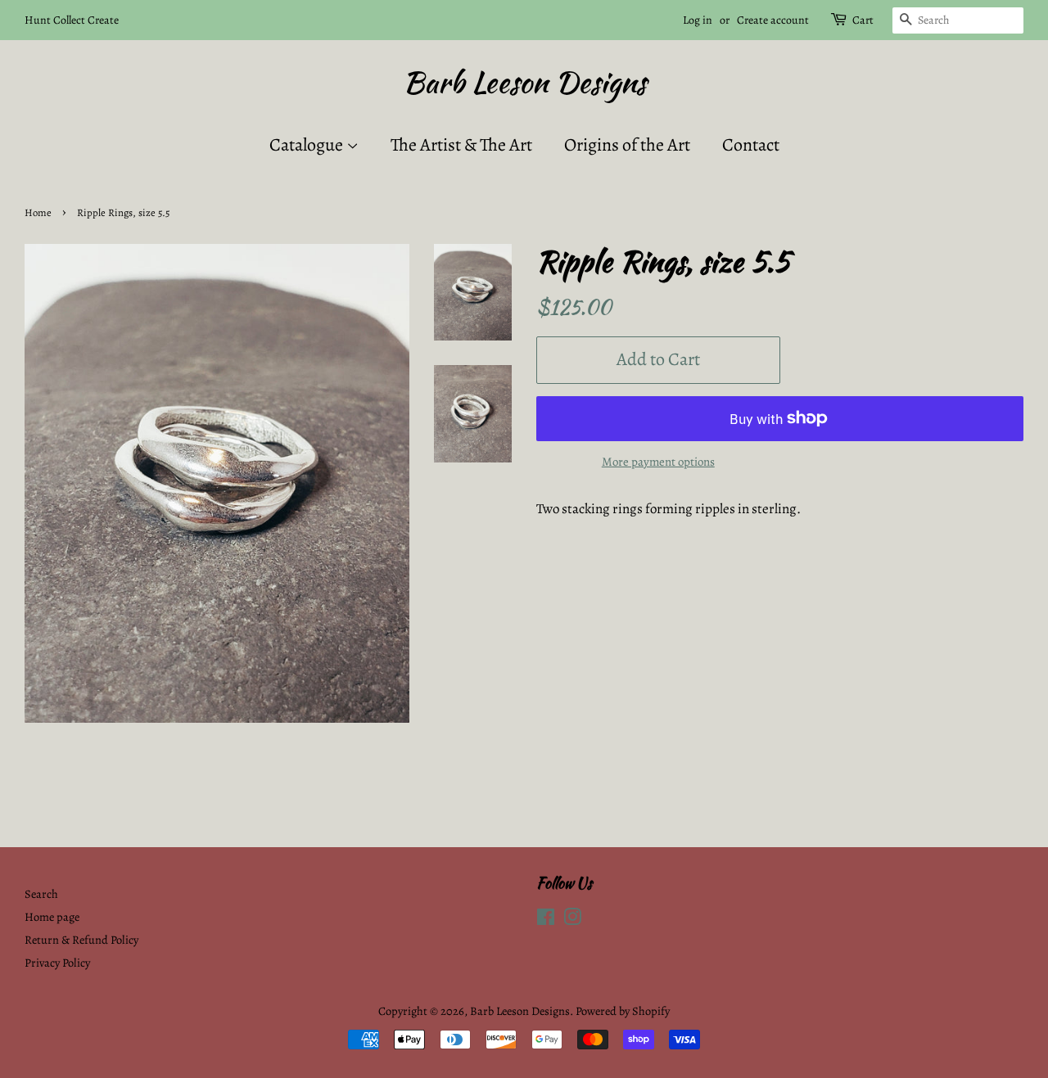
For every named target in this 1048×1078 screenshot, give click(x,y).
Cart (863, 20)
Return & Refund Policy (81, 939)
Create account (773, 20)
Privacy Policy (57, 962)
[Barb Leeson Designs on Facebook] (545, 920)
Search (41, 894)
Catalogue (307, 145)
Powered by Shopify (623, 1011)
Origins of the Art (627, 145)
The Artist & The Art (461, 145)
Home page (52, 917)
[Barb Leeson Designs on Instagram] (572, 920)
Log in (697, 20)
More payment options (658, 461)
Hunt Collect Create (72, 20)
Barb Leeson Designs (524, 82)
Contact (750, 145)
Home (38, 212)
